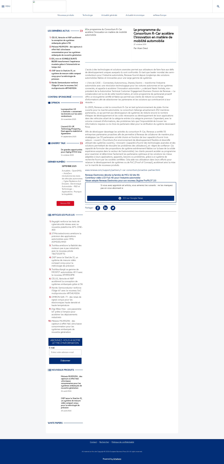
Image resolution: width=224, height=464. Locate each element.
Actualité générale (109, 15)
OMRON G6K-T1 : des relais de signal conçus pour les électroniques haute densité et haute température (66, 301)
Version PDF (65, 203)
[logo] (49, 6)
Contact (93, 442)
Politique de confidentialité (123, 442)
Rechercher (104, 442)
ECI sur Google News (132, 198)
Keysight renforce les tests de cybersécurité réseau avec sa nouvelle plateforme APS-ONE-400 (67, 226)
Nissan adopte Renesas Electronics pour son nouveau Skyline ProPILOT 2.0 (120, 181)
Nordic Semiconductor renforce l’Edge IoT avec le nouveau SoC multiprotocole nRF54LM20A (66, 291)
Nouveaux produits (66, 15)
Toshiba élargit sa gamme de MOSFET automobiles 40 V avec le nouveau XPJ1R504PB (67, 272)
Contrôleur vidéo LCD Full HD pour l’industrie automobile (112, 178)
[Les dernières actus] (81, 31)
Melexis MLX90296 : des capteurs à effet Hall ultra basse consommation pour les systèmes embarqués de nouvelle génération (67, 326)
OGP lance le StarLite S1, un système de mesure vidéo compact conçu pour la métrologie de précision (65, 262)
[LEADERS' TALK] (81, 143)
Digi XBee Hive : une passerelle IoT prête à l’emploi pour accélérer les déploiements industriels (66, 313)
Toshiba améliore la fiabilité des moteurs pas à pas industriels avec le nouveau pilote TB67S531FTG (67, 250)
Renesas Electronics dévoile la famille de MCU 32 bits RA (112, 175)
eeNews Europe (159, 15)
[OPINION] (81, 103)
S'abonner (65, 361)
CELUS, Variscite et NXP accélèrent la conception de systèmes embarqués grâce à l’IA (67, 281)
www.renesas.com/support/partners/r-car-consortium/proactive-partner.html (122, 170)
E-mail (51, 348)
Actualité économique (135, 15)
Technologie (88, 15)
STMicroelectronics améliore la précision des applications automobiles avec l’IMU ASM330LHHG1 (66, 238)
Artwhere (117, 459)
